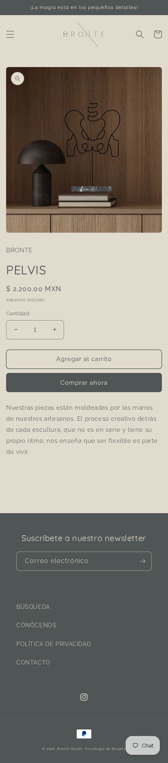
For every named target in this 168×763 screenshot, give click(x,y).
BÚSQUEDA (33, 607)
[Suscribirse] (142, 561)
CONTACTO (33, 662)
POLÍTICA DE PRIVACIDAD (53, 644)
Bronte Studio (70, 749)
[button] (10, 34)
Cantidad (17, 313)
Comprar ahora (84, 382)
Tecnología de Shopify (105, 749)
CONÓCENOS (36, 625)
